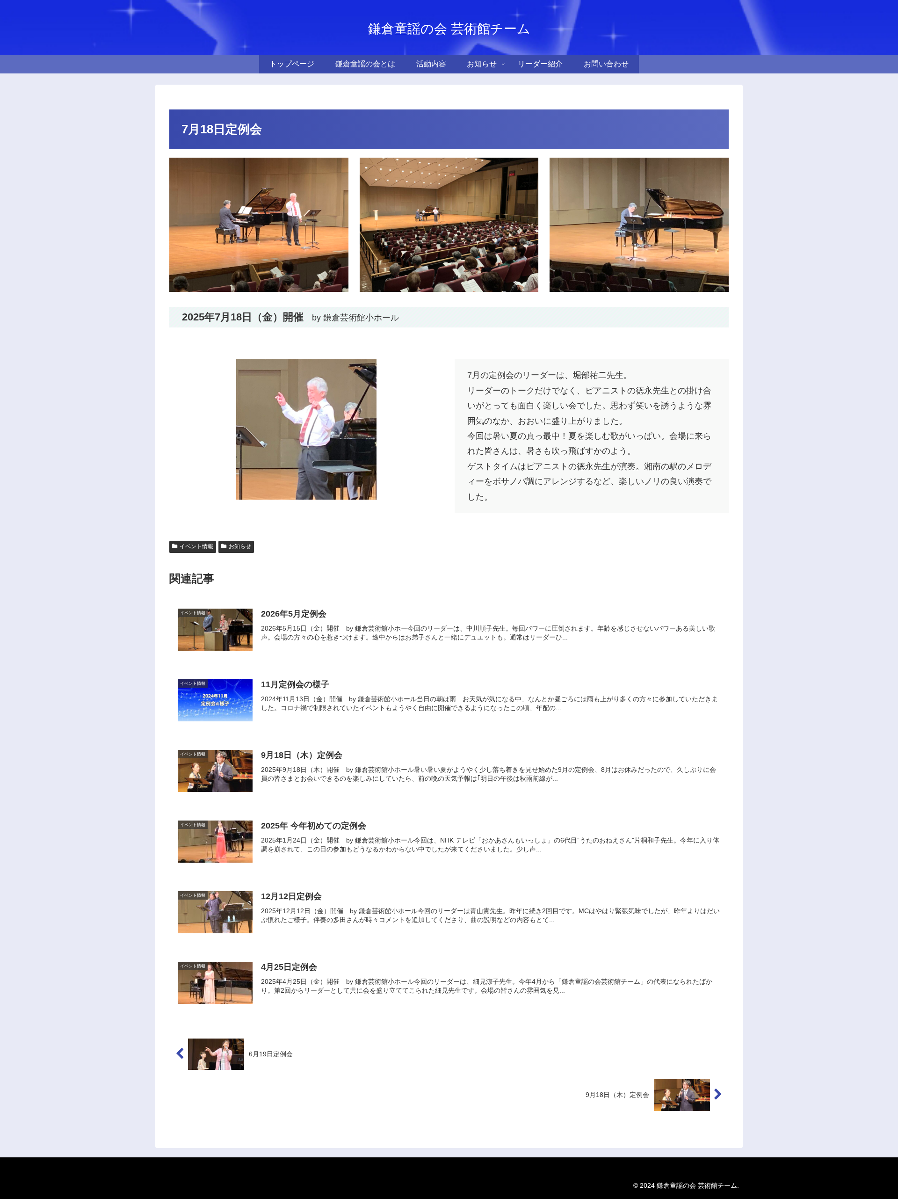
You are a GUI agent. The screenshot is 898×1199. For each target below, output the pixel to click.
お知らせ (240, 546)
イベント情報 (196, 546)
